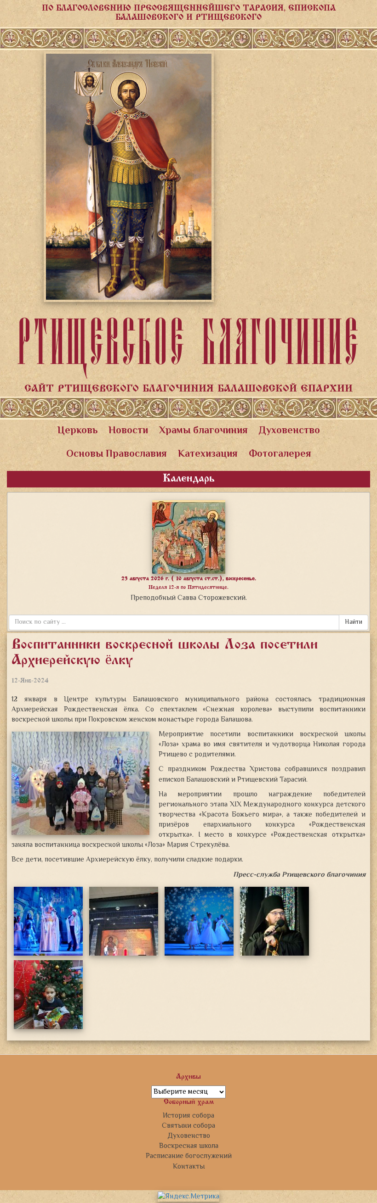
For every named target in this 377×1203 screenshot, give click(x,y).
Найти (353, 622)
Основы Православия (116, 454)
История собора (188, 1115)
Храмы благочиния (203, 431)
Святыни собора (188, 1125)
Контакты (189, 1166)
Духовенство (289, 431)
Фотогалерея (280, 454)
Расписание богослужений (189, 1156)
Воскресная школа (188, 1146)
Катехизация (208, 454)
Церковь (77, 431)
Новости (128, 431)
